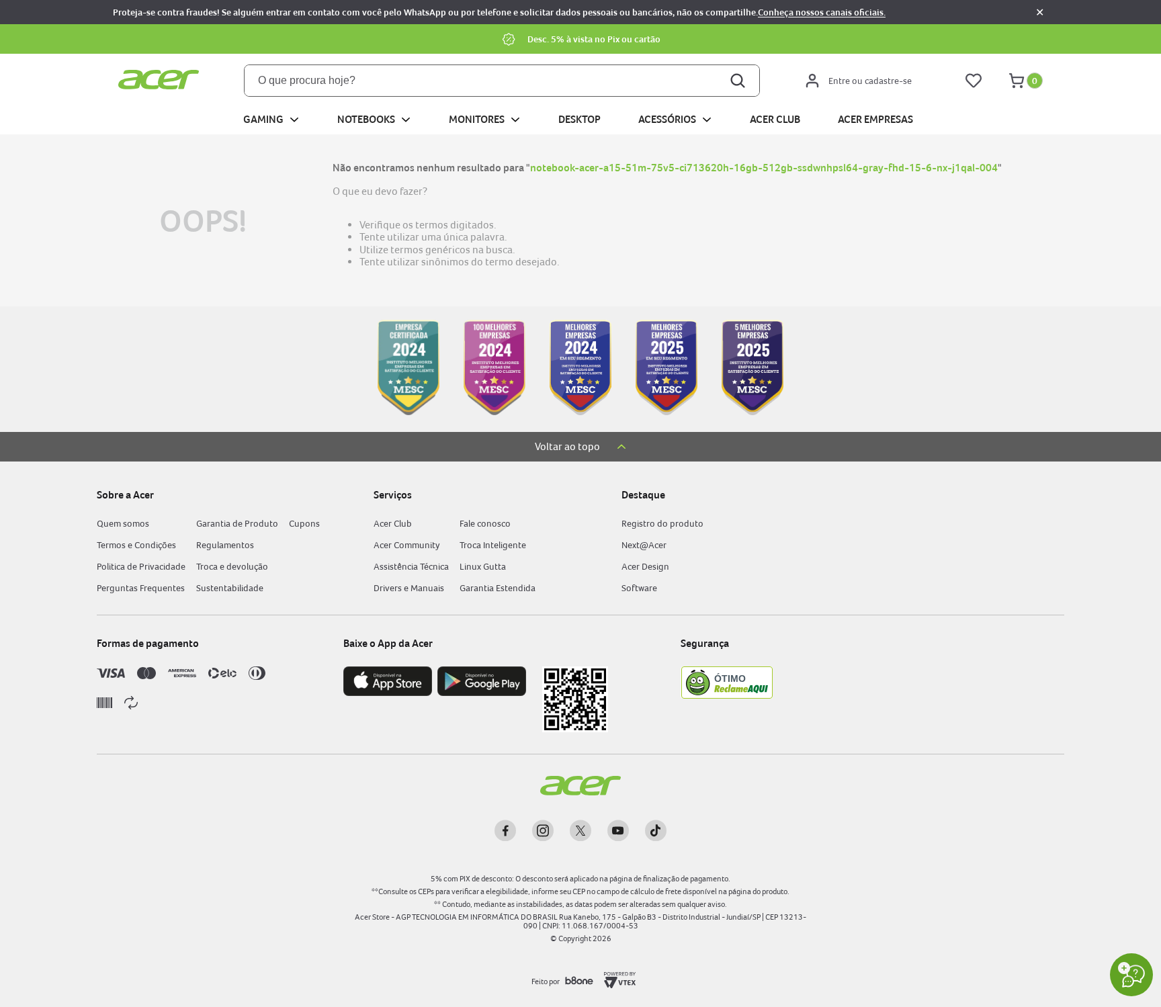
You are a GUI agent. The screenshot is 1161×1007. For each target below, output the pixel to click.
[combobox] (502, 80)
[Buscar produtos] (739, 80)
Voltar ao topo (567, 446)
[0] (1016, 80)
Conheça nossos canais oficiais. (822, 12)
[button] (580, 39)
